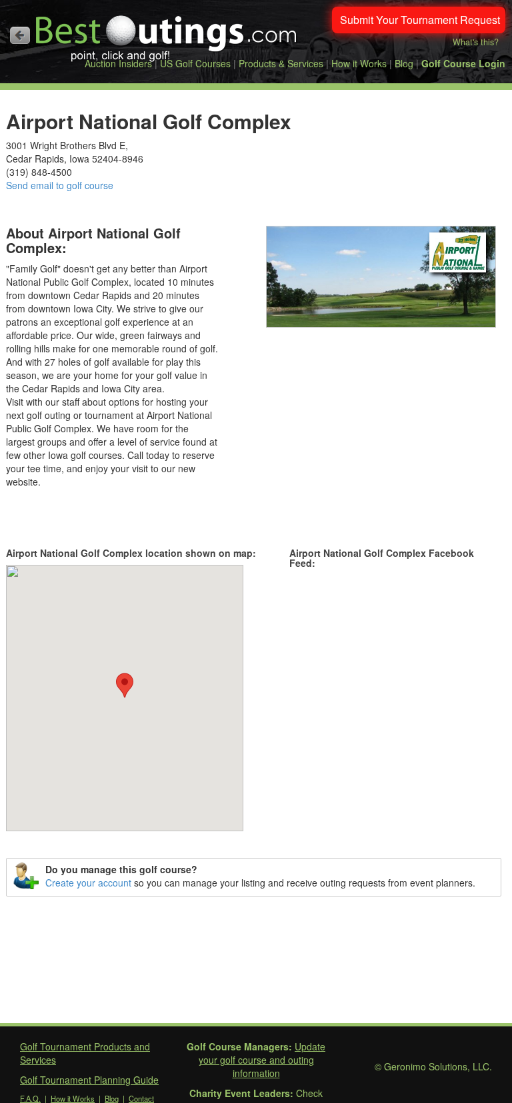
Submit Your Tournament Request (420, 19)
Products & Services (281, 63)
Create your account (88, 882)
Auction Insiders (118, 63)
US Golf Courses (195, 63)
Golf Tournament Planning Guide (89, 1079)
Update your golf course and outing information (262, 1060)
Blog (404, 63)
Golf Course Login (463, 63)
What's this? (476, 42)
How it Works (359, 63)
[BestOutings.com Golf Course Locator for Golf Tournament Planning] (166, 33)
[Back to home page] (20, 35)
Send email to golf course (59, 185)
